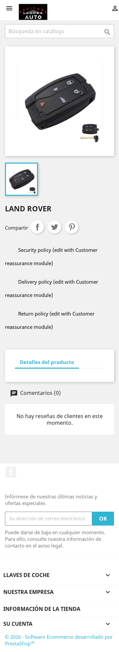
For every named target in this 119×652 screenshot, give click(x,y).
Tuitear (54, 227)
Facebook (11, 472)
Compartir (37, 227)
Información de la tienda (41, 609)
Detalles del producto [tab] (47, 362)
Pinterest (71, 227)
